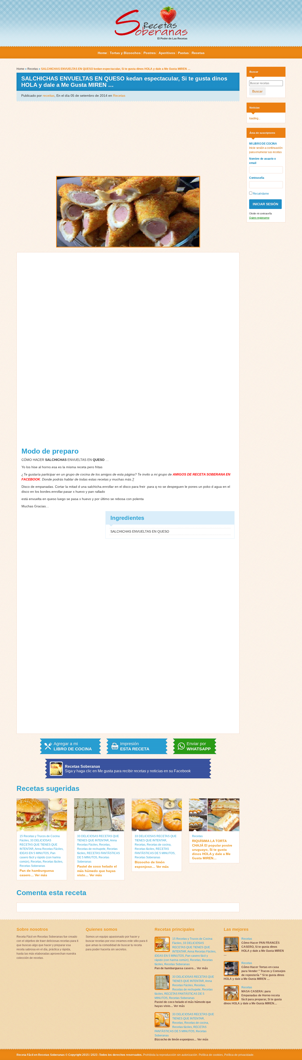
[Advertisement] (128, 138)
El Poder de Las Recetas (172, 38)
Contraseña (256, 177)
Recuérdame (260, 193)
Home (102, 53)
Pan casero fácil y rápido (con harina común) (40, 857)
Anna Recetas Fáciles (49, 849)
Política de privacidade (238, 1054)
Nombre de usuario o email (262, 161)
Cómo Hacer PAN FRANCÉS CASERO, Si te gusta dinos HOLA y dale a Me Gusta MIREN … (254, 948)
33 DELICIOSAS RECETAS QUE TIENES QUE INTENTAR (38, 845)
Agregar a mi (73, 746)
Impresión (134, 746)
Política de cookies (211, 1054)
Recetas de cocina (159, 844)
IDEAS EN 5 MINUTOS (34, 853)
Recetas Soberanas (32, 866)
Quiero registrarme (259, 217)
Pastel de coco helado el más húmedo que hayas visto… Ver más (97, 870)
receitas (49, 95)
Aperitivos (167, 53)
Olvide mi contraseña (260, 213)
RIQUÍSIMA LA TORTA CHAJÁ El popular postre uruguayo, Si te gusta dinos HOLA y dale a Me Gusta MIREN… (212, 849)
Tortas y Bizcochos (125, 53)
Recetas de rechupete (91, 849)
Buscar (257, 91)
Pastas (183, 53)
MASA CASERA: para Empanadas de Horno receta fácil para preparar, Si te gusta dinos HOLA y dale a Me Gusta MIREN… (253, 997)
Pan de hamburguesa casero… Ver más (37, 873)
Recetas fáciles (52, 861)
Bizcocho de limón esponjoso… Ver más (152, 864)
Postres (149, 53)
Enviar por (199, 746)
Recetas (198, 53)
